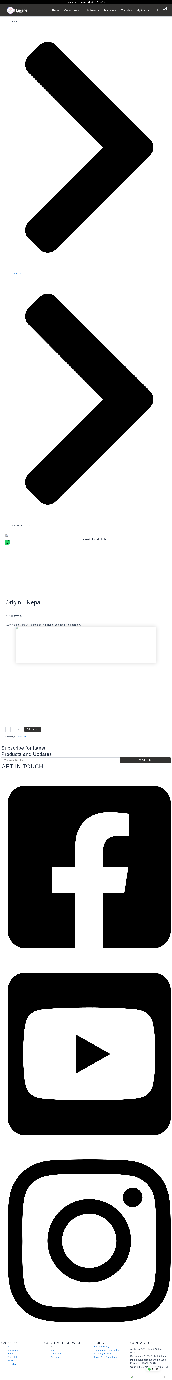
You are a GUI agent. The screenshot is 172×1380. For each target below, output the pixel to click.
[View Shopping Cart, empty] (164, 10)
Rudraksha (18, 273)
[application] (80, 10)
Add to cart (33, 729)
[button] (158, 10)
